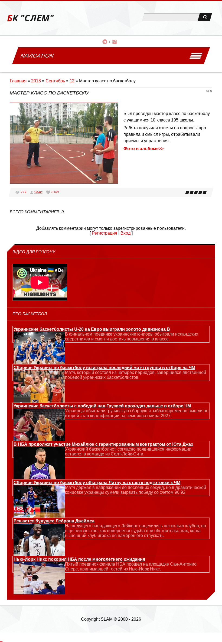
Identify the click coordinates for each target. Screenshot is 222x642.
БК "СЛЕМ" (30, 18)
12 (72, 81)
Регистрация (104, 233)
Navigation (36, 56)
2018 (36, 81)
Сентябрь (55, 81)
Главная (18, 81)
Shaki (38, 192)
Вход (125, 233)
